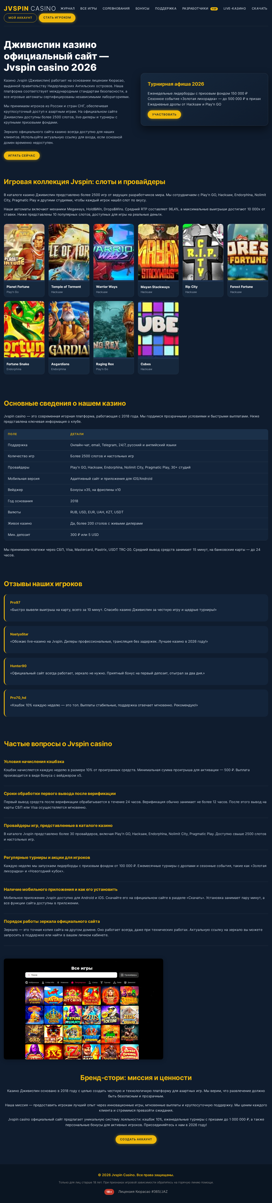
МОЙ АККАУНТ (20, 17)
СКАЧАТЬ (260, 8)
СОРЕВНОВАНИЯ (116, 8)
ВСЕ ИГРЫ (88, 8)
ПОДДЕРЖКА (166, 8)
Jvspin (30, 8)
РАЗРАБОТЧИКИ (199, 8)
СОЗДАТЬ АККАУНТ (136, 1139)
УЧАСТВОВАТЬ (164, 114)
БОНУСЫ (142, 8)
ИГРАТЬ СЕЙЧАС (21, 155)
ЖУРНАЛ (68, 8)
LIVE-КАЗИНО (235, 8)
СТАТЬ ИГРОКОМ (57, 17)
